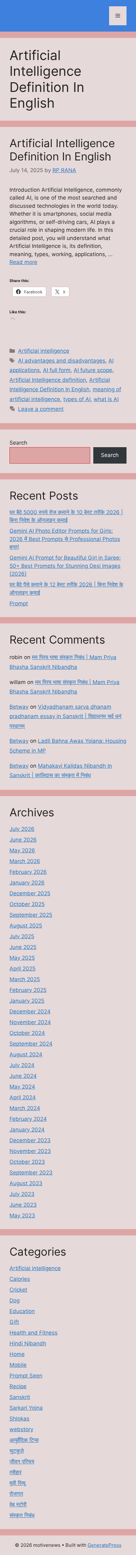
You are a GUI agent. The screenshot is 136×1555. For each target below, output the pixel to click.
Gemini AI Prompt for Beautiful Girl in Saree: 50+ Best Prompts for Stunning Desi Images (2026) (65, 566)
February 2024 (28, 1119)
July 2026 (21, 829)
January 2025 (26, 1001)
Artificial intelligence (43, 351)
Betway (18, 707)
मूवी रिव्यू (17, 1483)
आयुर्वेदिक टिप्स (24, 1440)
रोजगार (16, 1494)
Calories (19, 1279)
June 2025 (22, 947)
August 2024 (25, 1054)
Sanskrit (19, 1397)
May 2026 (22, 850)
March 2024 (24, 1108)
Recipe (18, 1386)
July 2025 (21, 936)
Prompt (18, 603)
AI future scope (93, 370)
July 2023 (21, 1194)
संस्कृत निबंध (21, 1515)
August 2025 (25, 925)
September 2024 (31, 1044)
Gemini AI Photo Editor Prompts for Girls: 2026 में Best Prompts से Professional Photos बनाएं (64, 539)
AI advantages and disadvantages (61, 360)
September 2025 (30, 915)
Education (22, 1311)
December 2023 (30, 1140)
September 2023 (31, 1172)
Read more (23, 262)
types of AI (76, 399)
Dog (14, 1300)
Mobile (18, 1365)
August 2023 (25, 1183)
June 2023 (23, 1205)
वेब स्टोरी (18, 1504)
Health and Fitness (33, 1333)
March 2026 (24, 861)
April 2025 (22, 968)
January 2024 (27, 1129)
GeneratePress (104, 1545)
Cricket (18, 1290)
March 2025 (24, 979)
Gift (14, 1322)
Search (18, 443)
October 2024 (27, 1033)
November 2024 (30, 1022)
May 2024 (22, 1087)
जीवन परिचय (21, 1461)
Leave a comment (41, 409)
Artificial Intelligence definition (47, 380)
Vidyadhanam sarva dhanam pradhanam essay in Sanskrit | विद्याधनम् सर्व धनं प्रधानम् (65, 716)
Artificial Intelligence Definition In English (62, 149)
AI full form (57, 370)
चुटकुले (16, 1451)
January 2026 (27, 883)
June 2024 (23, 1076)
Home (17, 1354)
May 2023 (22, 1215)
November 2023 (30, 1151)
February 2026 (28, 872)
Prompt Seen (25, 1375)
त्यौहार (15, 1472)
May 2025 (22, 958)
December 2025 (29, 893)
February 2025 (27, 990)
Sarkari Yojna (26, 1408)
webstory (21, 1429)
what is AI (106, 399)
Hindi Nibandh (27, 1343)
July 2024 (21, 1065)
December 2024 (30, 1011)
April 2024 (22, 1097)
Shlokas (19, 1418)
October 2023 (27, 1162)
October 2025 (27, 904)
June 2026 (23, 840)
